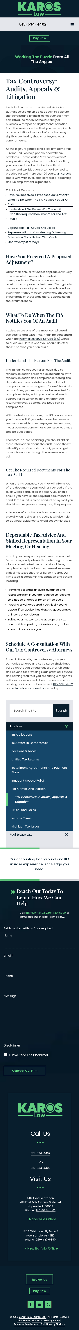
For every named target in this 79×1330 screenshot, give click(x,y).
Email (9, 956)
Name (8, 935)
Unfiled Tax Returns (25, 759)
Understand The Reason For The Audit (35, 209)
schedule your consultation (30, 688)
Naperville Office (42, 1219)
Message (10, 996)
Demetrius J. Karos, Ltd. (32, 1316)
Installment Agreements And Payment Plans (39, 770)
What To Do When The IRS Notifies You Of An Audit (38, 202)
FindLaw (60, 1324)
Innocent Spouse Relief (27, 780)
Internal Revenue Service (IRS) (39, 338)
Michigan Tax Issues (25, 826)
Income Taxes (21, 818)
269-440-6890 (56, 913)
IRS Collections (22, 735)
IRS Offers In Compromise (30, 743)
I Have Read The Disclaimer (28, 1055)
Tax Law (16, 726)
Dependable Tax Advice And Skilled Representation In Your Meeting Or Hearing (37, 230)
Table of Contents (21, 190)
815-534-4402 (32, 24)
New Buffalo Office (42, 1248)
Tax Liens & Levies (24, 751)
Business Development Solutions (33, 1324)
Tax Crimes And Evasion (28, 789)
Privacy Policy (52, 1320)
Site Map (37, 1320)
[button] (72, 24)
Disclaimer (12, 1045)
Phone (8, 976)
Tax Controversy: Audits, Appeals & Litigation (41, 799)
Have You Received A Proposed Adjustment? (38, 195)
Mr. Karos (63, 173)
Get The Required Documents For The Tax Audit (38, 216)
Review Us (39, 1279)
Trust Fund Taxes (23, 810)
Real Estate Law (21, 834)
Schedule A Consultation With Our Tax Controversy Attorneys (34, 239)
